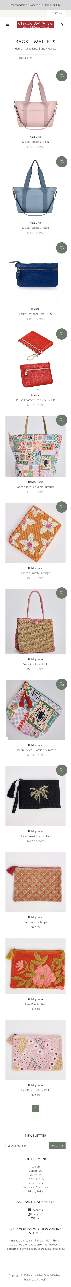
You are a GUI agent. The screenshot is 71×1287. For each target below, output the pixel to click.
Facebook (37, 1209)
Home (18, 48)
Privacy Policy (36, 1191)
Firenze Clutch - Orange (35, 573)
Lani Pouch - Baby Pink (35, 1090)
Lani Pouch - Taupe (36, 922)
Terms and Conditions (35, 1187)
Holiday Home (35, 482)
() (56, 13)
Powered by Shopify (35, 1279)
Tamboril (35, 309)
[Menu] (7, 24)
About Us (35, 1174)
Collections (30, 48)
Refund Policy (35, 1183)
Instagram (37, 1214)
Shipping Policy (35, 1178)
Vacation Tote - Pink (35, 664)
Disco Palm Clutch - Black (35, 836)
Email (37, 1218)
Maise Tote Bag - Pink (35, 141)
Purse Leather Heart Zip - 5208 (35, 400)
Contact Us (35, 1170)
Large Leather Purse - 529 (35, 314)
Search (35, 1166)
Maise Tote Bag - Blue (35, 227)
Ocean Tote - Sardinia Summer (35, 487)
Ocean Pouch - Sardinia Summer (36, 750)
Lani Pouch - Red (35, 1004)
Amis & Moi (35, 137)
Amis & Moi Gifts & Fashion (45, 1275)
